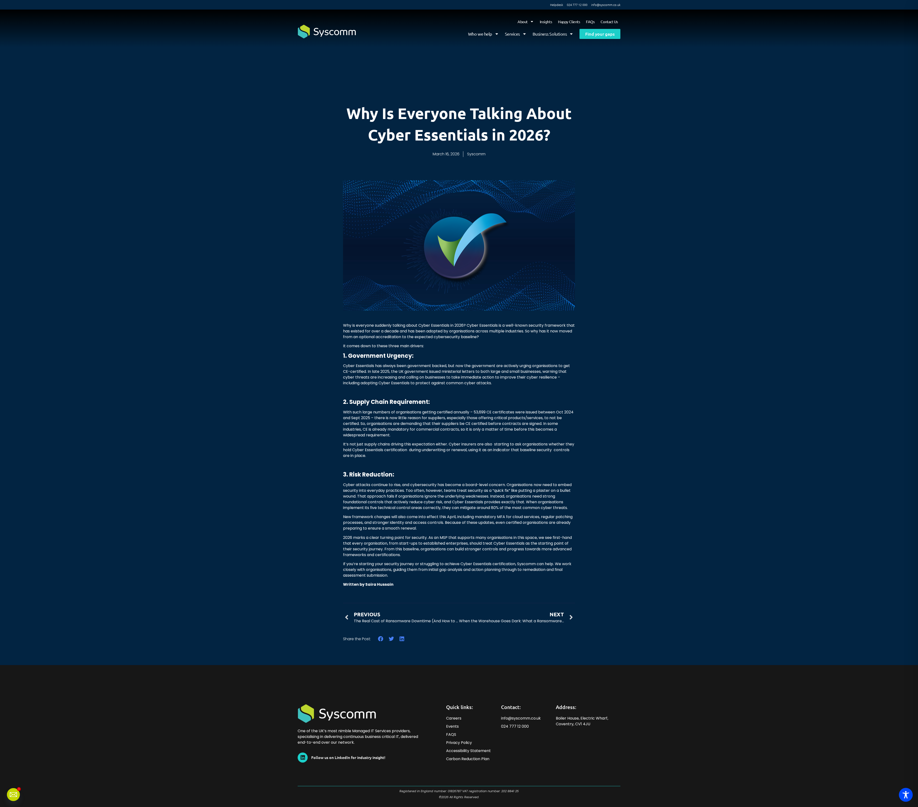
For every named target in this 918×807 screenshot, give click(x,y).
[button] (380, 638)
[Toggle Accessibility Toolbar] (905, 794)
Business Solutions (550, 33)
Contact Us (609, 21)
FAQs (590, 21)
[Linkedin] (303, 758)
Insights (546, 21)
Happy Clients (569, 21)
